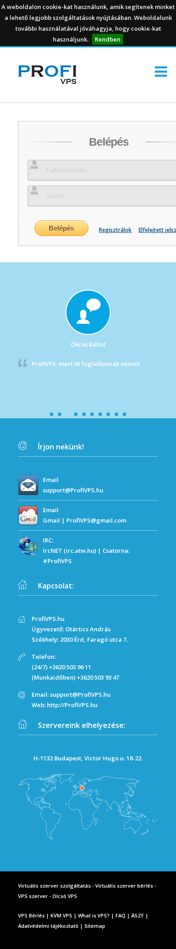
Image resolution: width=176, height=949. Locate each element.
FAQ (120, 915)
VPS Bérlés (31, 915)
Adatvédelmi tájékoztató (48, 925)
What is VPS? (94, 915)
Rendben (107, 39)
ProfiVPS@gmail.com (96, 520)
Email (51, 480)
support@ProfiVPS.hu (73, 490)
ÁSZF (137, 915)
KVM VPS (61, 915)
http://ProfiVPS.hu (72, 705)
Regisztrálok (115, 230)
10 (124, 414)
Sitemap (94, 925)
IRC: (48, 540)
